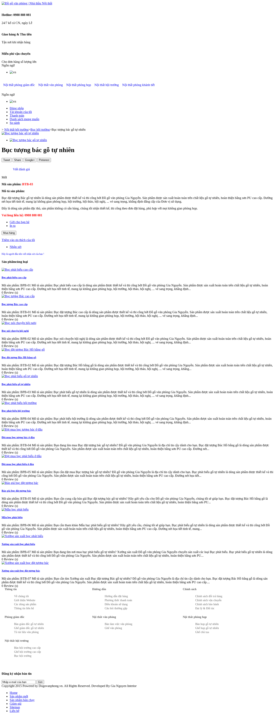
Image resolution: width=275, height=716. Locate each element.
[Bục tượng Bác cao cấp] (18, 296)
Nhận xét (15, 247)
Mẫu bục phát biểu (12, 517)
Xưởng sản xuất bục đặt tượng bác (21, 570)
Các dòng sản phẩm (25, 604)
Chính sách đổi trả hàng (208, 596)
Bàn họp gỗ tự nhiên (207, 624)
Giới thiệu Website (24, 600)
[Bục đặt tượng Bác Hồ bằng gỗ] (23, 349)
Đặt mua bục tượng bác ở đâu (18, 437)
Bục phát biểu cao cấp (14, 277)
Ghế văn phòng (113, 628)
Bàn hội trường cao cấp (27, 647)
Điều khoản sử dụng (116, 604)
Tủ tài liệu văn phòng (26, 632)
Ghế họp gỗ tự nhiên (207, 628)
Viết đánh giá (21, 169)
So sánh (15, 122)
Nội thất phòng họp (78, 85)
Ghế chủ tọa (202, 632)
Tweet (6, 160)
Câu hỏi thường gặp (116, 608)
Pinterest (44, 160)
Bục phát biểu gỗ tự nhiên (16, 384)
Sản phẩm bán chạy (22, 700)
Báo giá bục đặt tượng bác (16, 490)
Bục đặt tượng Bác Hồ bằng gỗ (19, 357)
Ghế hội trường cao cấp (27, 651)
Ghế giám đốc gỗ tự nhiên (29, 628)
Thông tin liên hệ (24, 608)
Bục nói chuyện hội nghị (15, 330)
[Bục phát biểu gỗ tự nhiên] (20, 376)
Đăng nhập (17, 108)
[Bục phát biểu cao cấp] (17, 269)
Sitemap (15, 707)
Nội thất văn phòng (50, 85)
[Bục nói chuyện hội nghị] (19, 323)
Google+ (30, 160)
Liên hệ (14, 711)
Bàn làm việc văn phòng (118, 624)
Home (14, 692)
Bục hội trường (40, 129)
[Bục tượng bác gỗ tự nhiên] (20, 133)
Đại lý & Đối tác (204, 608)
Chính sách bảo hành (207, 604)
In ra (13, 225)
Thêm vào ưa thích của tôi (18, 240)
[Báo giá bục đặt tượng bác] (20, 483)
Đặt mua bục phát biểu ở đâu (18, 464)
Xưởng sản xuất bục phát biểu (18, 544)
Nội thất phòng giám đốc (19, 85)
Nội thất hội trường (106, 85)
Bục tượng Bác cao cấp (15, 304)
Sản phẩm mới (19, 696)
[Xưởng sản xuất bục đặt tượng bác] (25, 563)
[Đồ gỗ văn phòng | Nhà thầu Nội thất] (27, 3)
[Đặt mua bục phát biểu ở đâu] (21, 456)
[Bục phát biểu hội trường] (19, 403)
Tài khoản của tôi (21, 112)
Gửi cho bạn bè (19, 222)
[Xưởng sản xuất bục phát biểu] (22, 536)
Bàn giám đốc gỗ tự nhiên (29, 624)
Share (17, 160)
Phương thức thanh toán (118, 600)
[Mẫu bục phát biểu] (15, 509)
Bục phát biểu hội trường (16, 410)
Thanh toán (17, 115)
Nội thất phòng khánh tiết (138, 85)
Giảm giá (15, 703)
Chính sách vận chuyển (208, 600)
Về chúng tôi (21, 596)
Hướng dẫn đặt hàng (116, 596)
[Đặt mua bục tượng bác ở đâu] (22, 429)
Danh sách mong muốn (24, 119)
